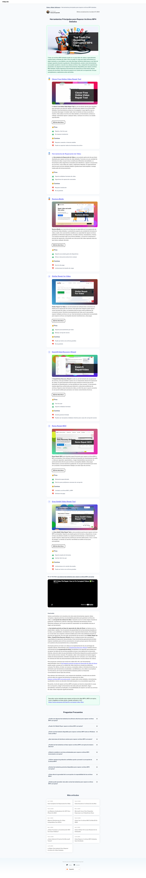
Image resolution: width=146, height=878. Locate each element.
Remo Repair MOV (59, 426)
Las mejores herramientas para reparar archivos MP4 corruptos (75, 576)
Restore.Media (58, 199)
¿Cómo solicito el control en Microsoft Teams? (59, 840)
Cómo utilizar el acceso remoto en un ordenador (86, 830)
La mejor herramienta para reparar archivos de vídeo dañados (58, 849)
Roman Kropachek (55, 12)
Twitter (70, 865)
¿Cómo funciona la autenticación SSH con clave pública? (59, 830)
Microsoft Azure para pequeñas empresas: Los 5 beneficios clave (84, 812)
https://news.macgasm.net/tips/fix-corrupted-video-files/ (66, 702)
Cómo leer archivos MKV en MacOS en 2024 (86, 821)
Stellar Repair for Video (61, 276)
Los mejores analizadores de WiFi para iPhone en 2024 (59, 812)
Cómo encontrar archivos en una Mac (85, 803)
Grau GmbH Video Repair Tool (64, 501)
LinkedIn (78, 865)
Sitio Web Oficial (59, 122)
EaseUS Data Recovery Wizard (64, 352)
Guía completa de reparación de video (59, 803)
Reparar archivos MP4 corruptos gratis (59, 679)
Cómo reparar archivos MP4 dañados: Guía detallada (86, 840)
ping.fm (5, 2)
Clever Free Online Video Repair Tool (66, 79)
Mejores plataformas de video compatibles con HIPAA (56, 821)
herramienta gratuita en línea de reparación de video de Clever (79, 663)
